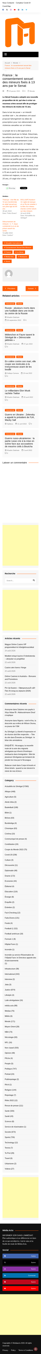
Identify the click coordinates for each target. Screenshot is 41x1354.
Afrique (8, 792)
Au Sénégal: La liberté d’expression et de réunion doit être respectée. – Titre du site (20, 734)
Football (8, 928)
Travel (7, 1158)
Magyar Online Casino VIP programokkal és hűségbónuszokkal (19, 645)
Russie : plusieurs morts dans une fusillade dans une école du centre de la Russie (20, 311)
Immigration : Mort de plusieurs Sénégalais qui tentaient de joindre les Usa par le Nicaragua (20, 757)
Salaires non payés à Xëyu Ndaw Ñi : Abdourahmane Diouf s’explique (20, 712)
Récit (7, 1085)
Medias (8, 1011)
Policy (13, 1350)
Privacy (5, 1350)
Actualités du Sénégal (14, 786)
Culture (8, 860)
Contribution (10, 844)
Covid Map (7, 6)
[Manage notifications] (35, 1349)
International (10, 303)
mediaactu (23, 257)
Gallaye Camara (13, 373)
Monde (32, 91)
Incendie (8, 950)
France (8, 252)
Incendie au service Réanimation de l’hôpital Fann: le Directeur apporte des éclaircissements (20, 958)
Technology (9, 1143)
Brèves (7, 818)
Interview (8, 979)
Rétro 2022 (9, 1100)
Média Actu (21, 1244)
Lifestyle (8, 995)
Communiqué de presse (14, 839)
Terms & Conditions (25, 1350)
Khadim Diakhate (13, 317)
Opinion (8, 1053)
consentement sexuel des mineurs (18, 247)
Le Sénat (20, 252)
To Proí (7, 1153)
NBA (7, 1032)
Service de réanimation (14, 1127)
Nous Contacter (8, 3)
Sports (7, 1137)
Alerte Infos (9, 802)
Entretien (8, 907)
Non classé (9, 1048)
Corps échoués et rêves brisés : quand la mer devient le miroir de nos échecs (20, 768)
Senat (8, 261)
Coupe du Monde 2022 (14, 849)
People (8, 1064)
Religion (8, 1090)
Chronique (9, 828)
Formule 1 (9, 939)
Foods (7, 923)
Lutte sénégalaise (12, 1000)
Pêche (7, 1058)
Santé (7, 1116)
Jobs (7, 985)
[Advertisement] (20, 545)
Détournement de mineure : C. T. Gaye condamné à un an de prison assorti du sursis (11, 226)
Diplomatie (9, 871)
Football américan (12, 934)
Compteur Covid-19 (23, 3)
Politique (8, 1069)
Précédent (11, 288)
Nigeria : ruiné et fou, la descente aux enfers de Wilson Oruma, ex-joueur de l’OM (20, 723)
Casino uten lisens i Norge (15, 668)
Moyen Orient (10, 1027)
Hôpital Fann (10, 944)
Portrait (8, 1074)
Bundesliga (9, 823)
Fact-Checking (11, 913)
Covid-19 (8, 855)
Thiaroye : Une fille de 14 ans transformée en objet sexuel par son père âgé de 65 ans (11, 204)
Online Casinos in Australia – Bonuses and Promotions (20, 677)
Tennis (7, 1148)
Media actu (10, 257)
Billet (7, 813)
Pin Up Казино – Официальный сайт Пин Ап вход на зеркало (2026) (20, 689)
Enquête (8, 902)
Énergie (8, 897)
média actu (9, 1006)
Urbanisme (9, 1164)
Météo (7, 1016)
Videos (7, 1169)
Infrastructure (10, 969)
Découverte (9, 865)
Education (9, 892)
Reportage (9, 1095)
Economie (9, 881)
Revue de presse (12, 1106)
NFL (6, 1042)
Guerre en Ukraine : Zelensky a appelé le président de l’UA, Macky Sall (20, 417)
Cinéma (8, 834)
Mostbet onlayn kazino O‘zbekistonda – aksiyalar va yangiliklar (20, 657)
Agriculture (9, 797)
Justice (7, 990)
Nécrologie (9, 1037)
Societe (8, 1132)
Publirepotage (10, 1079)
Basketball (9, 807)
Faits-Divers (10, 918)
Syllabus (10, 424)
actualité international (13, 243)
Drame (7, 876)
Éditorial (8, 886)
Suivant (30, 288)
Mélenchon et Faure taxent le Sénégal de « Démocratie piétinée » (20, 337)
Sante (7, 1111)
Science (8, 1121)
